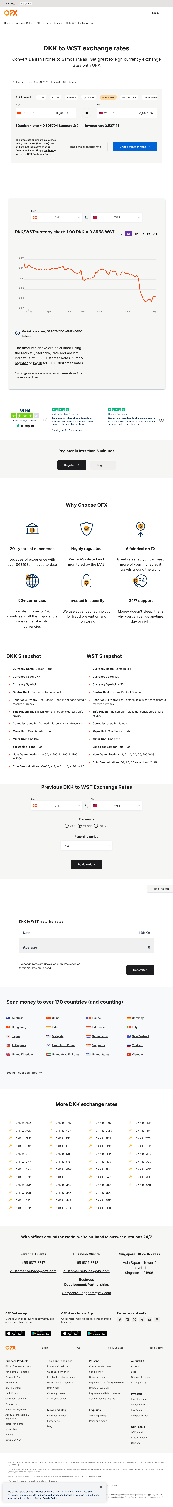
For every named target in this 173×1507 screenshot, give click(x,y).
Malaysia (57, 1036)
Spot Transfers (13, 1388)
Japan (16, 1036)
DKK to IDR (62, 1138)
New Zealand (140, 1036)
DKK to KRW (63, 1169)
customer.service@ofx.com (33, 1271)
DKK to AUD (23, 1130)
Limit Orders (11, 1393)
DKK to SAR (103, 1177)
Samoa (122, 723)
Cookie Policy (50, 1498)
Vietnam (137, 1054)
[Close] (101, 1487)
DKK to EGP (23, 1184)
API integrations (97, 1415)
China (55, 1018)
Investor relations (140, 1415)
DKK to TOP (143, 1122)
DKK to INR (62, 1153)
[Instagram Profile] (157, 1319)
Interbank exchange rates (61, 1377)
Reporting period (87, 836)
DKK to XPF (143, 1177)
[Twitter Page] (134, 1319)
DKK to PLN (103, 1169)
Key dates (136, 1410)
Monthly (87, 825)
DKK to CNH (23, 1161)
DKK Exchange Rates (48, 23)
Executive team (139, 1437)
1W (129, 233)
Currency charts (56, 1393)
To (98, 104)
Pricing (9, 1434)
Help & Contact (115, 1347)
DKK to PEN (103, 1138)
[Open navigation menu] (166, 13)
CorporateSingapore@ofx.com (86, 1293)
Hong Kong (19, 1027)
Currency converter (58, 1371)
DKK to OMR (103, 1130)
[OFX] (10, 13)
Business (10, 3)
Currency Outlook (56, 1415)
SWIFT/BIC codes (56, 1398)
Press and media (98, 1421)
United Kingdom (22, 1054)
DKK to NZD (103, 1122)
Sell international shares (102, 1398)
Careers (135, 1443)
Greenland (76, 723)
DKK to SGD (103, 1200)
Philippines (19, 1045)
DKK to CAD (23, 1146)
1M (136, 233)
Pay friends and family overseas (106, 1382)
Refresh (73, 82)
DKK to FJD (22, 1200)
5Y (149, 233)
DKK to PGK (103, 1146)
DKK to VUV (143, 1161)
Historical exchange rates (61, 1382)
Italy (134, 1027)
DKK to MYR (63, 1200)
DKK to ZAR (143, 1184)
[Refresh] (13, 82)
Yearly (102, 825)
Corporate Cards (14, 1377)
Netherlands (100, 1036)
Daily (72, 825)
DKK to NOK (63, 1208)
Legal (134, 1371)
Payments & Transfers (17, 1371)
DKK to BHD (23, 1138)
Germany (138, 1018)
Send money (96, 1371)
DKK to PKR (103, 1161)
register (49, 150)
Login (155, 12)
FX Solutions (12, 1382)
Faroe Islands (60, 723)
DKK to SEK (103, 1192)
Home (7, 23)
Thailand (137, 1045)
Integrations (11, 1429)
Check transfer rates (100, 1366)
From (18, 104)
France (96, 1018)
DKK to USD (143, 1146)
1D (120, 233)
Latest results (138, 1404)
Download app (97, 1377)
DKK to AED (23, 1122)
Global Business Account (18, 1366)
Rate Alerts (53, 1388)
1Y (142, 233)
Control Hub (11, 1404)
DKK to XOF (143, 1169)
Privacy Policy (139, 1382)
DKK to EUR (23, 1192)
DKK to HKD (63, 1122)
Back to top (161, 888)
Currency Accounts (15, 1398)
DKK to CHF (23, 1153)
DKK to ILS (62, 1146)
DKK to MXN (63, 1192)
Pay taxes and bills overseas (104, 1393)
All (155, 233)
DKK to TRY (143, 1130)
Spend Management (16, 1409)
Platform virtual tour (58, 1366)
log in (19, 154)
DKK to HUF (63, 1130)
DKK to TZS (143, 1138)
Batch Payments (14, 1423)
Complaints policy (140, 1377)
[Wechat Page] (142, 1319)
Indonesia (98, 1027)
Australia (17, 1018)
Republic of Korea (63, 1045)
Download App (13, 1440)
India (55, 1027)
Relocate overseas (99, 1388)
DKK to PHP (103, 1153)
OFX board (137, 1432)
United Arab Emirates (65, 1054)
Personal (26, 3)
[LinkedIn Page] (127, 1319)
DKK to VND (143, 1153)
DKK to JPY (62, 1161)
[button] (41, 97)
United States (100, 1054)
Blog (49, 1426)
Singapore (98, 1045)
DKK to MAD (63, 1184)
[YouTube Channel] (149, 1319)
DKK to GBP (23, 1208)
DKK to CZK (23, 1177)
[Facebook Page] (119, 1319)
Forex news (53, 1421)
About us (136, 1366)
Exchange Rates (23, 23)
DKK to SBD (103, 1184)
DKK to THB (103, 1208)
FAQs (77, 1347)
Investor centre (139, 1399)
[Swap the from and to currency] (86, 113)
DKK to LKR (62, 1177)
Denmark (44, 723)
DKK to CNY (23, 1169)
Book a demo (156, 1347)
